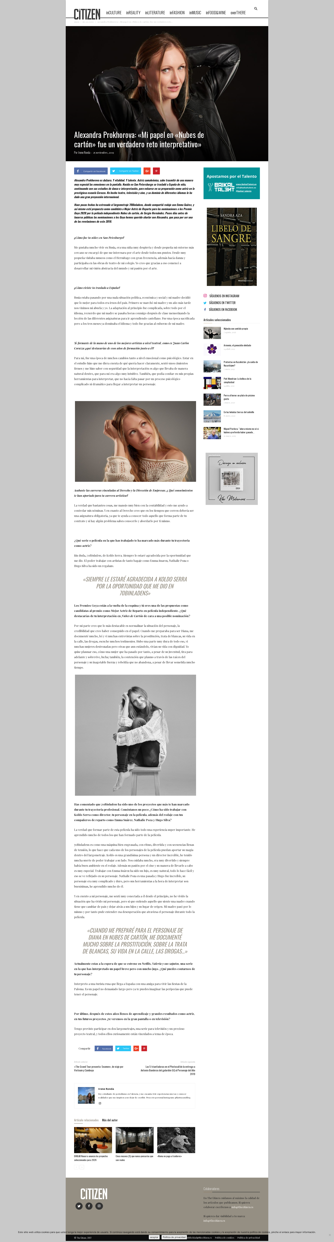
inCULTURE (113, 12)
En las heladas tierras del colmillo (239, 412)
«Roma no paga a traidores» (169, 1156)
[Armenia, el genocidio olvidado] (212, 350)
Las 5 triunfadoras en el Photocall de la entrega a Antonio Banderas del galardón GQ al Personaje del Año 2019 (168, 1070)
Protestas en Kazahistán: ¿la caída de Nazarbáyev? (241, 363)
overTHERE (238, 12)
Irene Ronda (84, 152)
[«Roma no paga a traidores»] (176, 1140)
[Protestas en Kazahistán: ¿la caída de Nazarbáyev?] (212, 366)
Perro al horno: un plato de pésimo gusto (239, 397)
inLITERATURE (155, 12)
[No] (329, 1235)
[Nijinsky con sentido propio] (212, 333)
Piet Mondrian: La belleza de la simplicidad (237, 380)
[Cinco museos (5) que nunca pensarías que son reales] (135, 1140)
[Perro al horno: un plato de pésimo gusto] (212, 400)
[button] (256, 9)
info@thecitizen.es (242, 1207)
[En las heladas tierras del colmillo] (212, 416)
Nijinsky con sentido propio (236, 328)
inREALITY (133, 12)
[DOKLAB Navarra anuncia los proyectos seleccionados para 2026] (93, 1140)
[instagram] (99, 1206)
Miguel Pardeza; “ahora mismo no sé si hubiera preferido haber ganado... (241, 430)
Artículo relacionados (86, 1120)
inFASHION (177, 12)
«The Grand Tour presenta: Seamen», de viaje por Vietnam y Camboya (98, 1068)
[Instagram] (101, 1103)
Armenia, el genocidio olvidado (237, 345)
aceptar (154, 1237)
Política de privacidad (174, 1237)
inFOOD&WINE (216, 12)
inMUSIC (195, 12)
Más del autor (110, 1120)
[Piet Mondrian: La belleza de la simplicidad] (212, 383)
